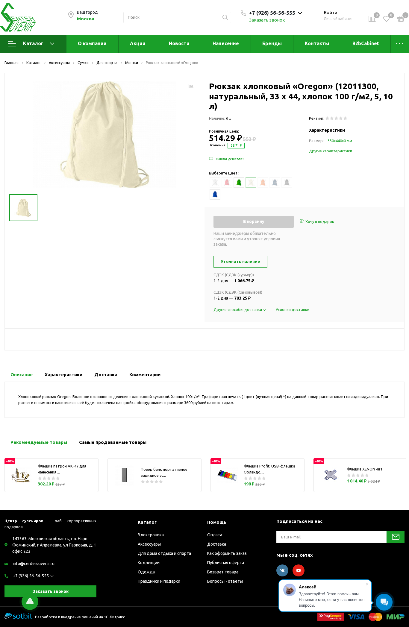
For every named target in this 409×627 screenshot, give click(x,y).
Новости (179, 43)
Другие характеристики (330, 151)
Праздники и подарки (159, 581)
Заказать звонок (267, 19)
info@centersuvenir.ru (33, 563)
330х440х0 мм (340, 141)
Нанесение (226, 43)
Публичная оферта (225, 562)
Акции (138, 43)
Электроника (151, 534)
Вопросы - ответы (225, 581)
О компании (92, 43)
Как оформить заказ (227, 553)
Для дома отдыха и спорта (164, 553)
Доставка (216, 544)
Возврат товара (222, 572)
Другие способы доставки (238, 309)
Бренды (272, 43)
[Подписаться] (396, 537)
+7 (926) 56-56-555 (31, 575)
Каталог (33, 43)
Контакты (317, 43)
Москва (85, 18)
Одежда (146, 572)
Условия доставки (292, 309)
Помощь (216, 522)
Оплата (214, 534)
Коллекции (149, 562)
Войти (330, 12)
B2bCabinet (365, 43)
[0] (401, 20)
